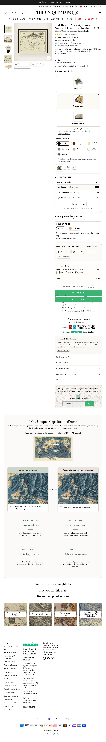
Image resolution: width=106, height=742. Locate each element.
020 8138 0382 (30, 653)
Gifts (69, 19)
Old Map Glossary (10, 699)
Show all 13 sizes (78, 204)
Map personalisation (10, 675)
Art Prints (57, 19)
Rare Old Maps (17, 19)
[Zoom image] (48, 58)
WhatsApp (91, 311)
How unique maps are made (66, 374)
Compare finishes (64, 134)
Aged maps (8, 679)
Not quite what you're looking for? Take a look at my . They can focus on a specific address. (78, 391)
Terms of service (9, 709)
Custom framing (9, 682)
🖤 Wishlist (73, 6)
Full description (60, 54)
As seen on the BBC (10, 703)
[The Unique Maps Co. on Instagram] (44, 666)
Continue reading (63, 351)
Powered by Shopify (53, 734)
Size (78, 182)
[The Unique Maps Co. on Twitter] (52, 666)
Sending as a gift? (62, 357)
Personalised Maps (86, 19)
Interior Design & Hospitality (9, 657)
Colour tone (63, 224)
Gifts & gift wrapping (11, 696)
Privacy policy (8, 706)
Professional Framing (10, 652)
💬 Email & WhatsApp (60, 6)
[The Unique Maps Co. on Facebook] (48, 666)
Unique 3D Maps (9, 661)
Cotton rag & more (10, 685)
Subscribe (53, 660)
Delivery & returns (62, 363)
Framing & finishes (62, 368)
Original (61, 228)
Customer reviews (9, 692)
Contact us (7, 643)
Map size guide (9, 672)
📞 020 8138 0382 (45, 6)
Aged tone (76, 228)
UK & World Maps (38, 19)
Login (25, 711)
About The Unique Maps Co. (12, 648)
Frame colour (62, 138)
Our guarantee (61, 380)
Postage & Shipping (10, 665)
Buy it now (78, 299)
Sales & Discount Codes (12, 689)
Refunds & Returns (10, 668)
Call (82, 311)
